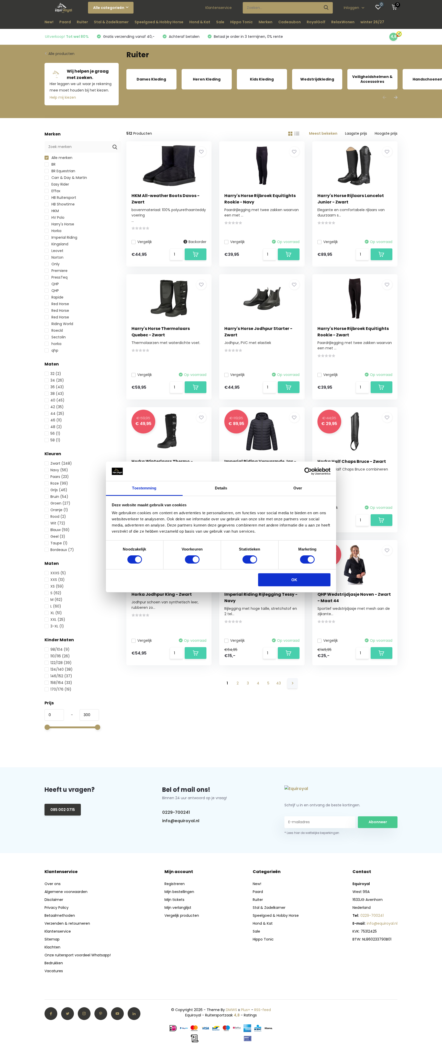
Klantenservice (218, 7)
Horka (55, 230)
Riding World (61, 323)
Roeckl (56, 330)
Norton (56, 257)
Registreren (174, 883)
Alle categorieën (108, 7)
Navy (59, 470)
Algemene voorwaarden (66, 891)
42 (57, 406)
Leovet (56, 250)
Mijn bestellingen (179, 891)
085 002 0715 (62, 809)
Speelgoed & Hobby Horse (159, 22)
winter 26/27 (372, 22)
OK (294, 580)
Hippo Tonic (241, 22)
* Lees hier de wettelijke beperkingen (311, 833)
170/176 (60, 689)
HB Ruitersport (63, 197)
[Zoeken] (326, 8)
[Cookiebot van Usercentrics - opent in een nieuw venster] (308, 471)
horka (55, 343)
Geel (57, 536)
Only (55, 264)
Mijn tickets (174, 899)
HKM (54, 210)
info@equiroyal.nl (180, 821)
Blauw (60, 529)
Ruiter (82, 22)
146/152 (61, 676)
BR (53, 164)
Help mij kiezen (63, 97)
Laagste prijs (356, 133)
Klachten (52, 947)
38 (57, 393)
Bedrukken (54, 963)
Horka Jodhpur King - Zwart (161, 594)
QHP (54, 284)
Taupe (59, 543)
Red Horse (59, 303)
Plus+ (245, 1009)
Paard (65, 22)
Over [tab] (297, 488)
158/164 (61, 682)
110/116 (60, 656)
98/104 (60, 649)
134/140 (61, 669)
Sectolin (58, 337)
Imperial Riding (63, 237)
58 (55, 440)
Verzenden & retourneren (67, 923)
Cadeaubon (289, 22)
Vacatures (54, 970)
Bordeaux (62, 549)
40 (57, 400)
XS (57, 586)
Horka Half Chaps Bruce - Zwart (351, 461)
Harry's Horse (62, 224)
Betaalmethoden (60, 915)
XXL (57, 619)
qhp (54, 350)
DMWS (231, 1009)
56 (55, 433)
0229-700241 (176, 812)
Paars (59, 476)
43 (278, 683)
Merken (265, 22)
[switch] (192, 559)
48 (56, 426)
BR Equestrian (62, 171)
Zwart (61, 463)
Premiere (59, 270)
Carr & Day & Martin (68, 177)
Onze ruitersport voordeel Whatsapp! (78, 955)
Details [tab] (221, 488)
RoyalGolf (316, 22)
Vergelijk (144, 241)
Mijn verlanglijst (177, 907)
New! (49, 22)
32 (55, 373)
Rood (58, 516)
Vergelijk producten (181, 915)
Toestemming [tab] (144, 488)
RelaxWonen (343, 22)
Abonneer (378, 821)
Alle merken (61, 157)
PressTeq (59, 277)
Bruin (59, 496)
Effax (55, 190)
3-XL (57, 626)
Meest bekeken (323, 133)
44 (57, 413)
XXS (57, 579)
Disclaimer (54, 899)
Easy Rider (59, 184)
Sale (220, 22)
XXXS (58, 573)
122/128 (61, 662)
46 (56, 420)
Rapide (56, 297)
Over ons (53, 883)
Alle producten (61, 53)
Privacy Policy (57, 907)
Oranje (59, 509)
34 (57, 380)
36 (57, 386)
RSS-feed (262, 1009)
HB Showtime (62, 204)
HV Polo (57, 217)
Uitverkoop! (67, 36)
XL (56, 612)
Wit (57, 523)
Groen (60, 503)
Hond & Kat (199, 22)
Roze (59, 483)
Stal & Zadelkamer (111, 22)
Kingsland (59, 244)
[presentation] (384, 98)
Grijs (58, 489)
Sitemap (52, 939)
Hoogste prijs (386, 133)
